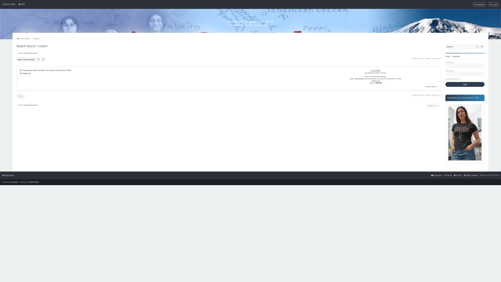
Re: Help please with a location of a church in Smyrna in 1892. (46, 70)
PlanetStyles (34, 182)
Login (447, 56)
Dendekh (376, 71)
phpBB (15, 182)
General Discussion (378, 76)
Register (456, 56)
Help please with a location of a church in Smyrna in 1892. (378, 79)
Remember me (454, 79)
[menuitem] (22, 4)
